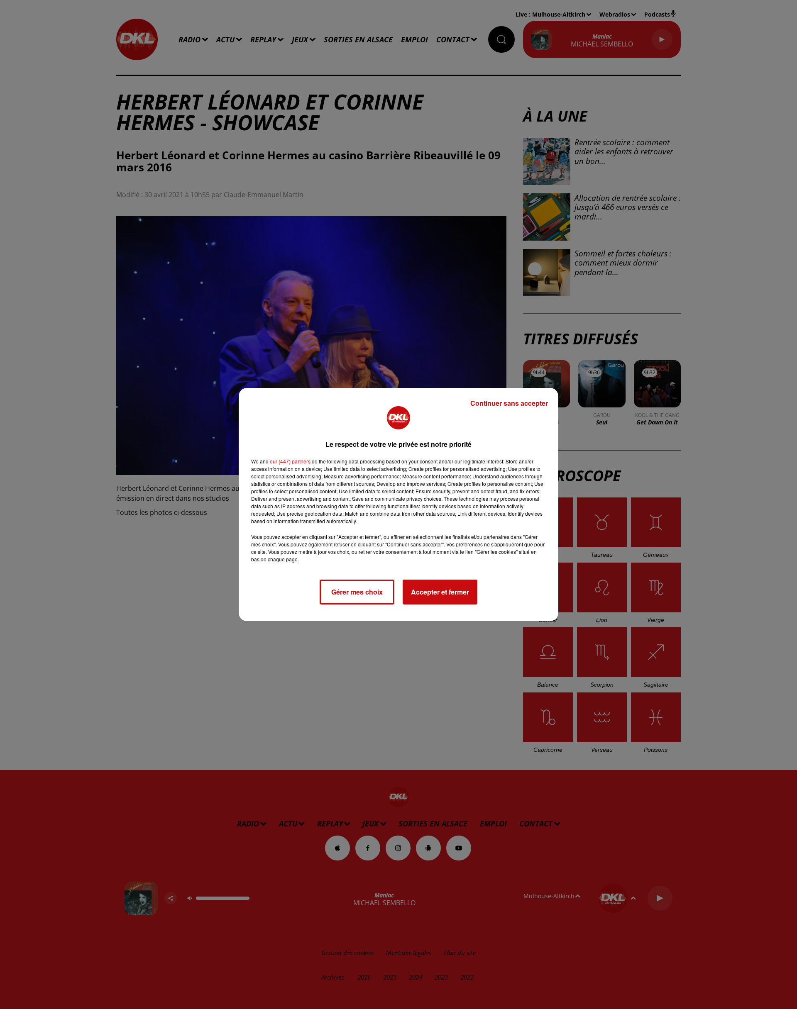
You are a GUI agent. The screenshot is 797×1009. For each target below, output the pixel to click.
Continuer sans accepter (509, 403)
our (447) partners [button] (290, 461)
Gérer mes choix (357, 592)
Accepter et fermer (440, 592)
